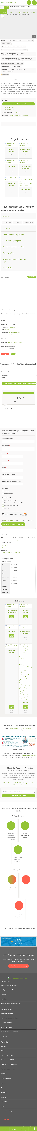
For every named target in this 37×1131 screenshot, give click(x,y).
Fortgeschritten (8, 493)
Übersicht (3, 12)
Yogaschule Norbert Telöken (25, 150)
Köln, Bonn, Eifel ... (13, 342)
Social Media (7, 268)
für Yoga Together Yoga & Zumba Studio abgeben (11, 836)
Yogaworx (25, 702)
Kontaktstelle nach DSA (7, 1059)
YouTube (3, 1097)
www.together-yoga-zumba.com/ (19, 115)
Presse (3, 1106)
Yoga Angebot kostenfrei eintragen (10, 1018)
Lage (11, 12)
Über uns (3, 994)
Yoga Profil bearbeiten (7, 1013)
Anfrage (33, 12)
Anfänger (6, 491)
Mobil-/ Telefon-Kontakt (8, 474)
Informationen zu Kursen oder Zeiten (14, 503)
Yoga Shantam (25, 189)
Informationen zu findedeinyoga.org (10, 1003)
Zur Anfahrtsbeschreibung (9, 548)
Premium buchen (7, 1022)
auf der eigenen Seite (26, 890)
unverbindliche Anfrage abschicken (13, 524)
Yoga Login (6, 1119)
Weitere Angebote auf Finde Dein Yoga (14, 260)
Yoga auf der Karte (8, 107)
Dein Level (5, 488)
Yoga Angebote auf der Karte (9, 985)
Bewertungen (26, 12)
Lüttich (20, 342)
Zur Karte (5, 545)
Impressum (4, 1046)
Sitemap (3, 1073)
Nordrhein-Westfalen (14, 332)
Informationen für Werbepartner (9, 1031)
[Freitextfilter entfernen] (29, 2)
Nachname (5, 461)
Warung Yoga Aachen (11, 184)
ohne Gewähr (14, 729)
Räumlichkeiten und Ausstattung (14, 247)
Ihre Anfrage (5, 445)
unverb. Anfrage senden (19, 104)
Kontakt (13, 354)
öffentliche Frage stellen (19, 795)
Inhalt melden (26, 729)
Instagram (4, 1092)
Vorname (4, 454)
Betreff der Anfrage (7, 438)
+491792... (10, 112)
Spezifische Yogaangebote (12, 241)
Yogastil (7, 228)
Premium (33, 140)
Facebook (3, 1088)
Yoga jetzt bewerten (20, 383)
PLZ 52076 (12, 327)
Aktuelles (5, 216)
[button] (18, 26)
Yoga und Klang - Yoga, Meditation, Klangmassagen (25, 168)
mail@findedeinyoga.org (9, 1111)
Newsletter (4, 1101)
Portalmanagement (6, 1078)
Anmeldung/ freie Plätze (10, 500)
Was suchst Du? (6, 497)
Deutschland (8, 335)
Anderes (6, 508)
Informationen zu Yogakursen (13, 234)
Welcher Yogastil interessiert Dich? (12, 481)
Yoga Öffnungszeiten (9, 109)
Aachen (7, 329)
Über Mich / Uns (8, 253)
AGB (2, 1050)
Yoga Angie (11, 166)
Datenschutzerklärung (9, 520)
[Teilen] (30, 1128)
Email (3, 467)
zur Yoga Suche (1, 7)
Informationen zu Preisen (11, 505)
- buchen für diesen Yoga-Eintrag (19, 915)
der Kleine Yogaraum (12, 150)
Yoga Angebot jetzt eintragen (19, 966)
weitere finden (24, 835)
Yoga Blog (4, 999)
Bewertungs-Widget (6, 1027)
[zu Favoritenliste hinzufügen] (2, 16)
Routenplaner (32, 276)
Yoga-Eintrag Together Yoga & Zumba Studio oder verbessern (12, 891)
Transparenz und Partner (8, 1069)
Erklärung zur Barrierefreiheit (9, 1064)
